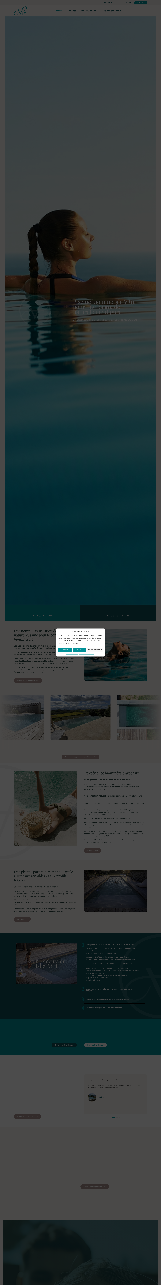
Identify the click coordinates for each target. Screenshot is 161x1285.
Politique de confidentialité (86, 654)
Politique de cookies (72, 654)
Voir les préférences (95, 650)
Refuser (79, 650)
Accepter (64, 650)
